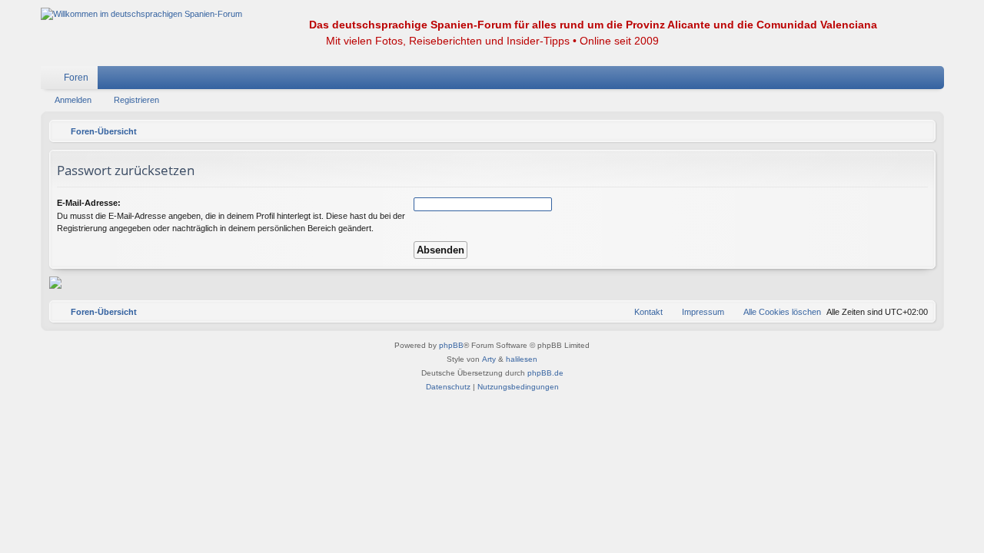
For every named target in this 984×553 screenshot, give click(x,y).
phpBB (451, 345)
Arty (489, 359)
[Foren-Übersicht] (141, 14)
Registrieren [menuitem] (935, 80)
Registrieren (136, 99)
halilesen (521, 359)
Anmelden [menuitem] (912, 80)
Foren (76, 77)
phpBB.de (545, 373)
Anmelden (73, 99)
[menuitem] (886, 77)
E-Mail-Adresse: (89, 202)
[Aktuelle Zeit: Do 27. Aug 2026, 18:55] (920, 131)
